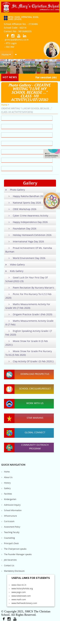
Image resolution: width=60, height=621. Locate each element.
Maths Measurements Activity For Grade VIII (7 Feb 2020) (27, 306)
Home (5, 54)
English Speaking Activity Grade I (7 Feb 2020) (28, 332)
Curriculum (9, 521)
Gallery (7, 488)
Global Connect (35, 432)
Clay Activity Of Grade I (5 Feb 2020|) (33, 361)
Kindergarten (10, 499)
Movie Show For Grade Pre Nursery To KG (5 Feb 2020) (28, 353)
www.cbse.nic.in (18, 584)
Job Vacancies (10, 559)
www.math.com (18, 599)
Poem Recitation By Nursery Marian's (33, 287)
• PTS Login (10, 43)
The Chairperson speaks (15, 548)
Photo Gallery (17, 189)
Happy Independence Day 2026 (30, 222)
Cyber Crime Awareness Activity (30, 215)
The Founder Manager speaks (18, 554)
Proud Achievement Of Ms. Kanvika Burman (28, 249)
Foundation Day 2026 (24, 228)
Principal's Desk (11, 543)
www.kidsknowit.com (21, 595)
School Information (13, 510)
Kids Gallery (16, 271)
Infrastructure (10, 515)
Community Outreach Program (35, 446)
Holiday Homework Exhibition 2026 (32, 235)
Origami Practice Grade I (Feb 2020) (32, 314)
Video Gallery (17, 264)
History (7, 482)
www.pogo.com (18, 592)
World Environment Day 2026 (29, 258)
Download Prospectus (34, 373)
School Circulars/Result (35, 388)
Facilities (8, 493)
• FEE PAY (9, 46)
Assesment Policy (12, 526)
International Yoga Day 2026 (28, 241)
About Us (8, 477)
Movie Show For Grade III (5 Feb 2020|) (26, 342)
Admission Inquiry (12, 504)
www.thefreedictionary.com (24, 603)
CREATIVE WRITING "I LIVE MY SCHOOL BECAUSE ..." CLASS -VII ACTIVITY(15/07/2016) (26, 110)
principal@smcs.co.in (16, 39)
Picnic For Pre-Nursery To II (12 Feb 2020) (28, 295)
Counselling (9, 538)
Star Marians (35, 417)
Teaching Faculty (11, 532)
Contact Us (9, 565)
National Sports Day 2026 (27, 202)
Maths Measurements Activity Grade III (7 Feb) (29, 322)
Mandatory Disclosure (14, 571)
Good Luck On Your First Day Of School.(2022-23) (26, 279)
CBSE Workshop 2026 (24, 209)
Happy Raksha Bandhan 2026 (29, 196)
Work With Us (35, 403)
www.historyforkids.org (22, 588)
